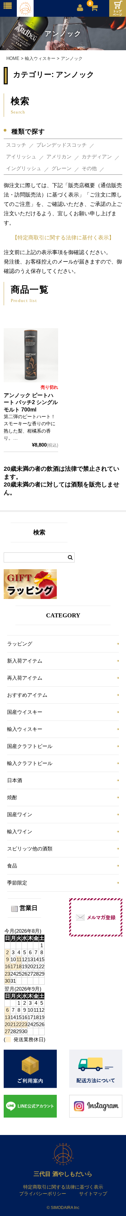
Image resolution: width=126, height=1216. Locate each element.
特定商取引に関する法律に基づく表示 (63, 1187)
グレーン (61, 168)
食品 (12, 865)
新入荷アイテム (24, 661)
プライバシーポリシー (42, 1193)
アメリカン (59, 156)
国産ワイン (19, 814)
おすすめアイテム (27, 695)
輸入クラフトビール (29, 763)
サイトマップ (93, 1193)
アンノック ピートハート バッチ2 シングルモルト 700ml (31, 402)
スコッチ (16, 145)
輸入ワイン (19, 831)
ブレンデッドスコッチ (61, 145)
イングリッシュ (23, 168)
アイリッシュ (21, 156)
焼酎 (12, 797)
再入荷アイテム (24, 678)
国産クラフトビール (29, 746)
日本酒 (14, 780)
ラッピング (19, 644)
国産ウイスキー (24, 712)
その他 (89, 168)
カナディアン (97, 156)
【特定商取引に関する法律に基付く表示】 (63, 237)
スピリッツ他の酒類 (29, 848)
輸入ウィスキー (24, 729)
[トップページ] (117, 8)
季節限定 (17, 883)
